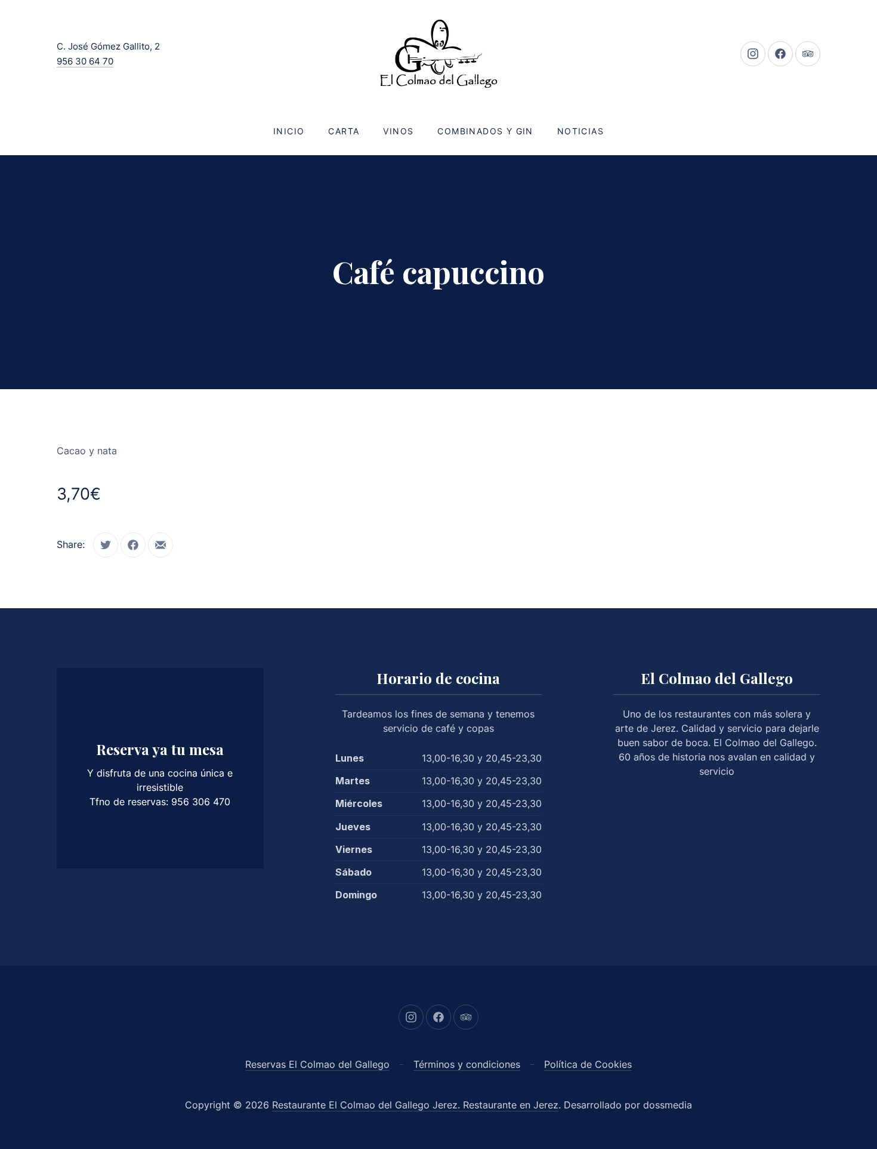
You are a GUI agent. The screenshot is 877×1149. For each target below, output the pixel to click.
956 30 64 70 (85, 61)
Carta (343, 131)
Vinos (398, 131)
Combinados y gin (485, 131)
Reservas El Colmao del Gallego (317, 1064)
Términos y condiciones (466, 1064)
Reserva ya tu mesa (160, 749)
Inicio (288, 131)
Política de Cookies (588, 1064)
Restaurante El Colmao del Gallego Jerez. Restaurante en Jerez (415, 1105)
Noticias (580, 131)
